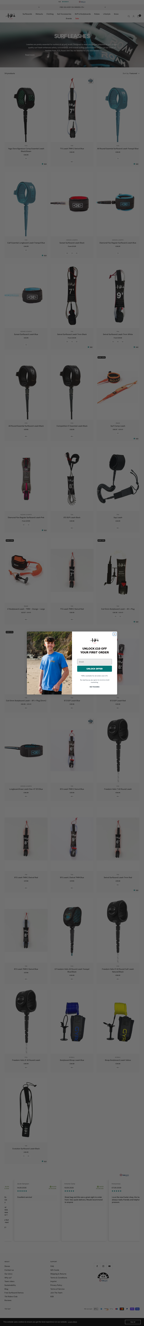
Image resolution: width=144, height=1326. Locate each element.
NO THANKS (94, 686)
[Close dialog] (114, 634)
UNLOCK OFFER (95, 668)
